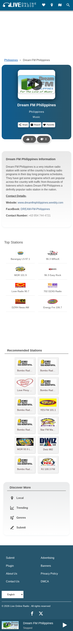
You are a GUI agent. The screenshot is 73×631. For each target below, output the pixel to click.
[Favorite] (44, 5)
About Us (11, 573)
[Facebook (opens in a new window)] (32, 613)
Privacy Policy (49, 573)
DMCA (45, 581)
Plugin (10, 565)
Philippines (11, 60)
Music (36, 116)
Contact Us (12, 581)
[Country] (60, 5)
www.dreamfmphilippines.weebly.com (40, 202)
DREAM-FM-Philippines (35, 209)
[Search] (68, 5)
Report (37, 125)
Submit (10, 557)
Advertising (47, 557)
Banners (46, 565)
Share (25, 125)
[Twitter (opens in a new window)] (41, 613)
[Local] (52, 5)
